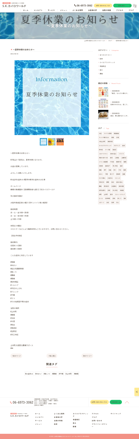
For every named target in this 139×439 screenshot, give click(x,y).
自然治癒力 (102, 190)
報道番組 (116, 133)
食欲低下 (107, 166)
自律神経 (107, 198)
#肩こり (47, 373)
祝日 (112, 182)
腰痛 (11, 348)
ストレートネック (120, 194)
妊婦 (112, 202)
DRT (105, 170)
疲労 (111, 158)
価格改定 (110, 141)
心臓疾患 (123, 158)
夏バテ (112, 174)
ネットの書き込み (104, 137)
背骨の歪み (113, 154)
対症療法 (113, 186)
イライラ (121, 154)
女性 (107, 202)
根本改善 (121, 186)
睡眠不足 (118, 162)
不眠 (106, 174)
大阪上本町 (102, 141)
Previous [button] (12, 98)
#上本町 (69, 373)
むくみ (101, 198)
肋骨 (101, 59)
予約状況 (101, 182)
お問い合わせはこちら (103, 5)
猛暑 (124, 174)
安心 (117, 202)
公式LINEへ (121, 5)
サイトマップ (116, 414)
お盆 (100, 133)
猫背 (121, 166)
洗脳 (110, 170)
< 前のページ (16, 356)
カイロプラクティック (107, 62)
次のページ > (87, 356)
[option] (51, 97)
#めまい (38, 373)
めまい (101, 174)
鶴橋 (107, 182)
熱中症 (101, 149)
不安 (120, 170)
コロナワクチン (103, 154)
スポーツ (101, 202)
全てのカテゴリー (106, 55)
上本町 (106, 194)
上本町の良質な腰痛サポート (21, 345)
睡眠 (125, 162)
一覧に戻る (52, 356)
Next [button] (91, 98)
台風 (117, 137)
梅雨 (124, 170)
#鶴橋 (76, 373)
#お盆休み (29, 373)
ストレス (117, 178)
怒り (115, 170)
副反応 (114, 149)
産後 (114, 198)
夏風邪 (118, 174)
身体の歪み (119, 182)
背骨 (109, 190)
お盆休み (110, 178)
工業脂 (117, 158)
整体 (111, 194)
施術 (123, 145)
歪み (101, 70)
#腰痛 (54, 373)
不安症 (112, 162)
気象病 (101, 166)
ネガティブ (117, 145)
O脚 (125, 198)
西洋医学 (106, 186)
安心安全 (115, 190)
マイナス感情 (107, 133)
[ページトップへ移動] (127, 402)
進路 (112, 137)
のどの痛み (102, 178)
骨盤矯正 (103, 66)
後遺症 (122, 190)
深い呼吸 (115, 166)
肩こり (119, 198)
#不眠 (61, 373)
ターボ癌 (107, 149)
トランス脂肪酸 (103, 162)
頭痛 (100, 170)
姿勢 (100, 194)
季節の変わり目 (103, 158)
